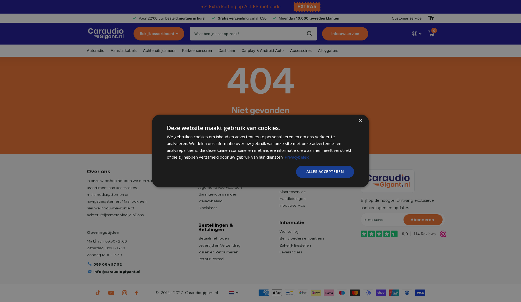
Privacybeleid (297, 157)
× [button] (360, 121)
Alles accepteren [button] (325, 171)
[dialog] (260, 151)
